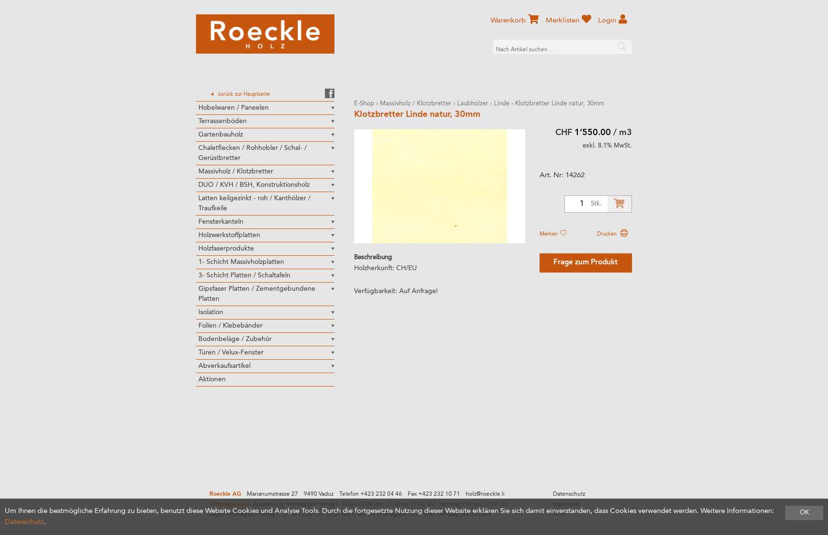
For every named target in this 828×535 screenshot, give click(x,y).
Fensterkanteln (220, 221)
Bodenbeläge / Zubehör (235, 339)
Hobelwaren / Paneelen (233, 107)
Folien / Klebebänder (230, 325)
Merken (549, 234)
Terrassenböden (222, 121)
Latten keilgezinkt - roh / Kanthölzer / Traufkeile (254, 203)
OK (804, 513)
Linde (501, 104)
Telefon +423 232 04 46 (370, 494)
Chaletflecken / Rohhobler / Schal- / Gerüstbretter (252, 153)
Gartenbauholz (220, 134)
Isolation (210, 312)
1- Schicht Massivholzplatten (241, 262)
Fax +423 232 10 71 (434, 494)
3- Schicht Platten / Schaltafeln (244, 275)
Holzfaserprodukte (226, 248)
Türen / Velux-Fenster (231, 352)
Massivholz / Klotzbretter (235, 171)
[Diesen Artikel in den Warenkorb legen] (620, 204)
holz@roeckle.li (485, 494)
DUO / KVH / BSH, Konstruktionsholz (254, 185)
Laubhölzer (472, 104)
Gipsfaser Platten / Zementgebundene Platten (256, 293)
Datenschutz (569, 494)
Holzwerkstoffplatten (229, 235)
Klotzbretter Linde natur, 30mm (559, 104)
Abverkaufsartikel (224, 366)
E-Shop (364, 104)
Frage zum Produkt (585, 262)
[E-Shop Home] (265, 34)
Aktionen (212, 379)
